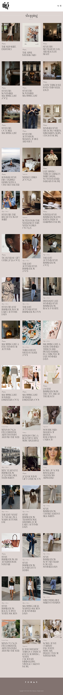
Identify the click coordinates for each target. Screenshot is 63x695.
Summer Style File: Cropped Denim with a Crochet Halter (10, 181)
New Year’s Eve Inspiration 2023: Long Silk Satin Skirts (10, 474)
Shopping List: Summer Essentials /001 (30, 397)
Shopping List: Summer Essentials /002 (10, 397)
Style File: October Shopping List (9, 130)
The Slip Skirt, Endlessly (9, 48)
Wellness (24, 432)
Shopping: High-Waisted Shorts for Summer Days (31, 610)
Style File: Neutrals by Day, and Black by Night (51, 50)
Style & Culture (5, 211)
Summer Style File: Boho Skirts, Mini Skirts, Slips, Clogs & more (52, 132)
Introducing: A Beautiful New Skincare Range (30, 438)
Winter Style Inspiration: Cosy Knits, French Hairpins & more (52, 218)
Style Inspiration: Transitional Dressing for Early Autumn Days (30, 520)
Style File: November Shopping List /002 (9, 95)
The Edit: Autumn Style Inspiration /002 (50, 262)
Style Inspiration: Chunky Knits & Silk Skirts (51, 512)
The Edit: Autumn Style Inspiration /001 (31, 309)
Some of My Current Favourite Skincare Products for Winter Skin (50, 649)
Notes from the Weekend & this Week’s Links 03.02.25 (31, 224)
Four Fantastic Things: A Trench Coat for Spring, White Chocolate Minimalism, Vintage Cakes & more (31, 658)
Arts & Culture (25, 347)
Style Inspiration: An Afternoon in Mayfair (9, 561)
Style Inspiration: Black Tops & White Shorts (9, 610)
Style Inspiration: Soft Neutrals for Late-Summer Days (51, 562)
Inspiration (24, 174)
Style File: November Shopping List (29, 93)
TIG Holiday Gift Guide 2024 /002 (11, 259)
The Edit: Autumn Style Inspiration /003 (29, 267)
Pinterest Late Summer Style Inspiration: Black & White (50, 305)
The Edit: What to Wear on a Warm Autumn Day (9, 518)
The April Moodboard (29, 53)
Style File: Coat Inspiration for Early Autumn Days (10, 311)
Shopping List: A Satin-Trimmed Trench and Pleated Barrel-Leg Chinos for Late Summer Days (51, 351)
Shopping (4, 44)
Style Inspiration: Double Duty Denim (29, 567)
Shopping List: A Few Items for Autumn (10, 346)
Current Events (5, 427)
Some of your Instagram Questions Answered (51, 474)
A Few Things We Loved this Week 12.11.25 (52, 87)
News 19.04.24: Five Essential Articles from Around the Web (10, 433)
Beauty (44, 467)
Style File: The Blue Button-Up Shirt (10, 217)
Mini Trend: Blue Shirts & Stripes (51, 601)
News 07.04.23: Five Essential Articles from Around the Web (10, 647)
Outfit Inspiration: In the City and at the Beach (51, 393)
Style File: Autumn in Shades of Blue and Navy (30, 138)
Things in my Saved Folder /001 (29, 352)
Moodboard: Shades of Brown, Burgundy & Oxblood (50, 435)
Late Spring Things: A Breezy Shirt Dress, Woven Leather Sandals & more (52, 176)
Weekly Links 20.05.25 (29, 178)
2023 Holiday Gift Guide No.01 (31, 477)
